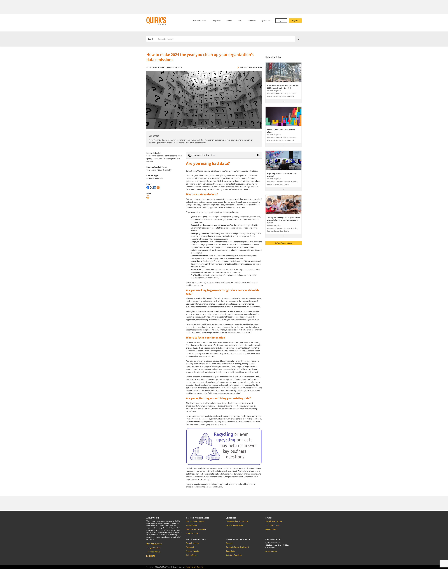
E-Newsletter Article (154, 178)
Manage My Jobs (192, 551)
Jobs (240, 20)
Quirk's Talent (191, 555)
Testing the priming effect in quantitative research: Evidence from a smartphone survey (283, 220)
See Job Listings (192, 543)
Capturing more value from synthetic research (281, 174)
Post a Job (190, 547)
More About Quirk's (154, 544)
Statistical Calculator (234, 555)
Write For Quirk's (192, 533)
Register (295, 20)
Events (229, 20)
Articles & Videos (199, 20)
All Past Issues (191, 525)
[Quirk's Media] (156, 21)
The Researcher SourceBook (237, 521)
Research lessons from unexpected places (281, 130)
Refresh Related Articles (283, 243)
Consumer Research (154, 155)
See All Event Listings (273, 521)
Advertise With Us (153, 552)
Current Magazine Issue (195, 521)
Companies (216, 20)
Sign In (281, 20)
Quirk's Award (270, 529)
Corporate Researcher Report (237, 547)
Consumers (151, 170)
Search (150, 39)
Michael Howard (157, 67)
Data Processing (170, 155)
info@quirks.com (271, 551)
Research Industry (164, 170)
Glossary (229, 543)
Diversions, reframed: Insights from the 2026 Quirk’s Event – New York (282, 86)
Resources (251, 20)
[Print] (147, 197)
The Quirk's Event (153, 547)
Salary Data (230, 551)
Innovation (158, 158)
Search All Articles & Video (196, 529)
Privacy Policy (190, 567)
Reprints (200, 567)
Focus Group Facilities (234, 525)
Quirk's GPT (266, 20)
